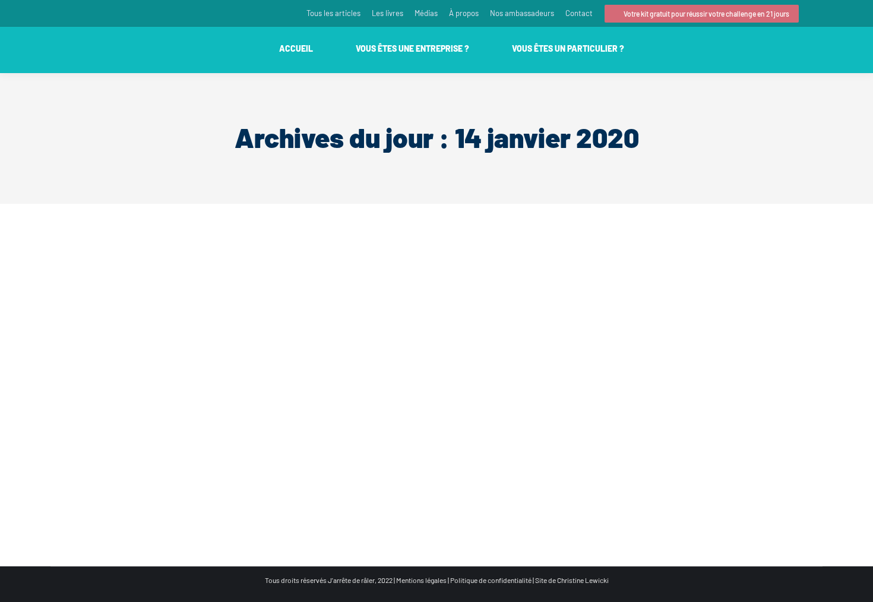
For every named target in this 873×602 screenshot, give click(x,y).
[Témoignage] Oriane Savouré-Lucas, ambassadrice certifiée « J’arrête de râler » (234, 450)
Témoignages (121, 471)
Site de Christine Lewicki (572, 580)
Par (169, 471)
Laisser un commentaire (287, 471)
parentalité (81, 471)
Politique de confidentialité (491, 580)
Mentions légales (421, 580)
